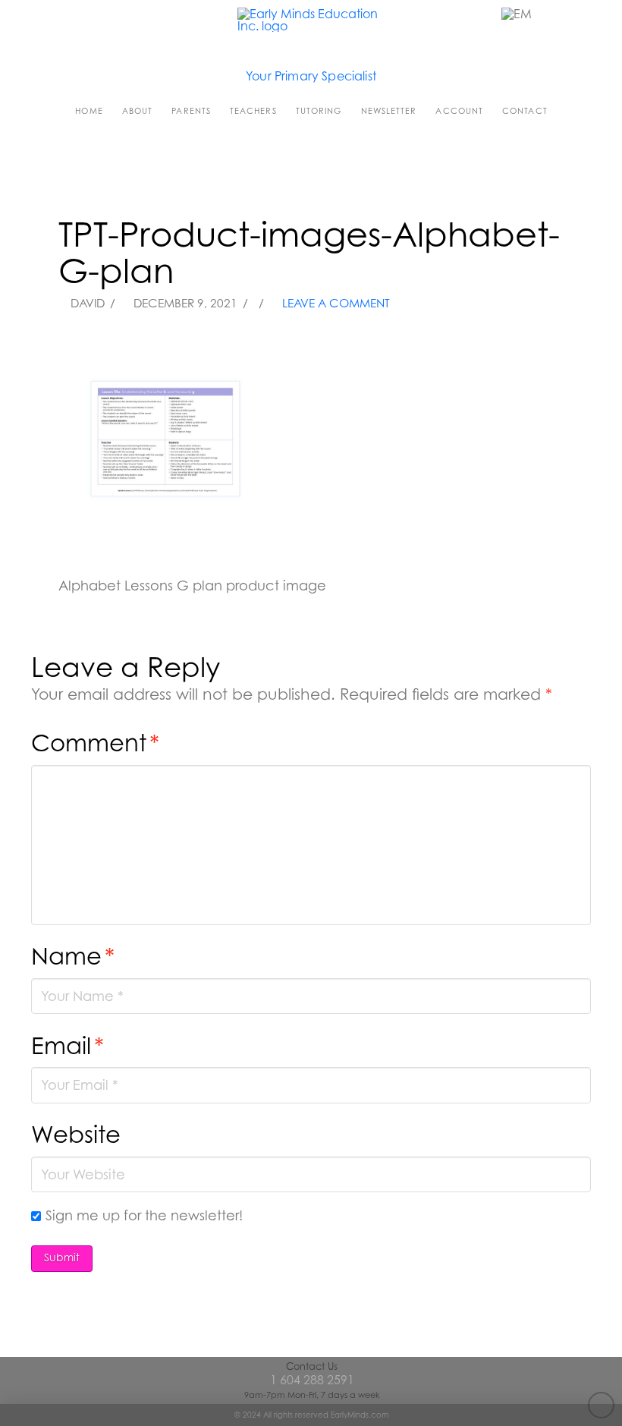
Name (73, 956)
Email (67, 1045)
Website (76, 1134)
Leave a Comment (334, 303)
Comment (95, 743)
